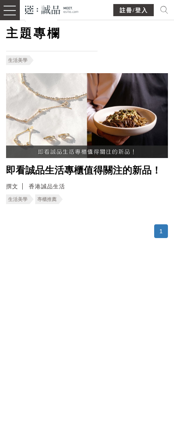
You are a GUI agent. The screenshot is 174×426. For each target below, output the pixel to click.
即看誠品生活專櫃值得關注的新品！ (83, 170)
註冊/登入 (134, 10)
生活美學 (18, 60)
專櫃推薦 (47, 199)
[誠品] (52, 9)
